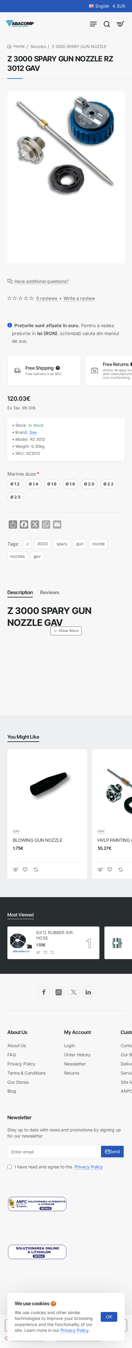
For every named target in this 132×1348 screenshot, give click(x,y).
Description (20, 592)
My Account (77, 1032)
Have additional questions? (41, 281)
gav (37, 556)
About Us (17, 1032)
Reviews (49, 592)
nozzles (17, 556)
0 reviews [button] (46, 298)
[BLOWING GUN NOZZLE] (47, 789)
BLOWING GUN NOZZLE (37, 840)
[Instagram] (58, 992)
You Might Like (23, 737)
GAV (16, 831)
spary (62, 543)
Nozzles (38, 46)
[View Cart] (120, 23)
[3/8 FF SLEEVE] (118, 943)
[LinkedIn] (88, 992)
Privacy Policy (74, 1330)
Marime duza (21, 474)
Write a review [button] (79, 298)
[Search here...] (107, 23)
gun (79, 543)
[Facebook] (44, 992)
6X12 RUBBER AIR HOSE (54, 935)
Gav (33, 432)
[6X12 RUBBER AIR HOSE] (21, 943)
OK (109, 1316)
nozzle (98, 543)
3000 (42, 543)
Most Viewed (20, 915)
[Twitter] (73, 992)
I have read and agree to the (58, 1166)
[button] (66, 631)
